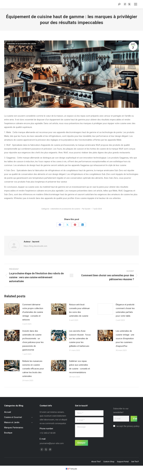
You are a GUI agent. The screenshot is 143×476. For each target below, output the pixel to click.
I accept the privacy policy (127, 426)
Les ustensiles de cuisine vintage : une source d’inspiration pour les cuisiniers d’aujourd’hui (125, 338)
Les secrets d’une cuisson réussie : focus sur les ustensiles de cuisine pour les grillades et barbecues (80, 338)
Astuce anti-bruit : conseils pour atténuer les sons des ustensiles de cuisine (79, 310)
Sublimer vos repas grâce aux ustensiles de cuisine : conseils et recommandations (79, 367)
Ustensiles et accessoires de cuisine (21, 44)
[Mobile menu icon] (135, 4)
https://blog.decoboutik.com (35, 246)
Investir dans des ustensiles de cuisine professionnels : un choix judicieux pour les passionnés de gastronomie (33, 340)
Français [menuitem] (73, 468)
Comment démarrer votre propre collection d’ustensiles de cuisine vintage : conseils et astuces (32, 312)
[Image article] (12, 309)
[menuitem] (71, 469)
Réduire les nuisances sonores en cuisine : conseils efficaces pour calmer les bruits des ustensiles (33, 368)
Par (86, 209)
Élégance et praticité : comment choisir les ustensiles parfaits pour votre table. (125, 310)
